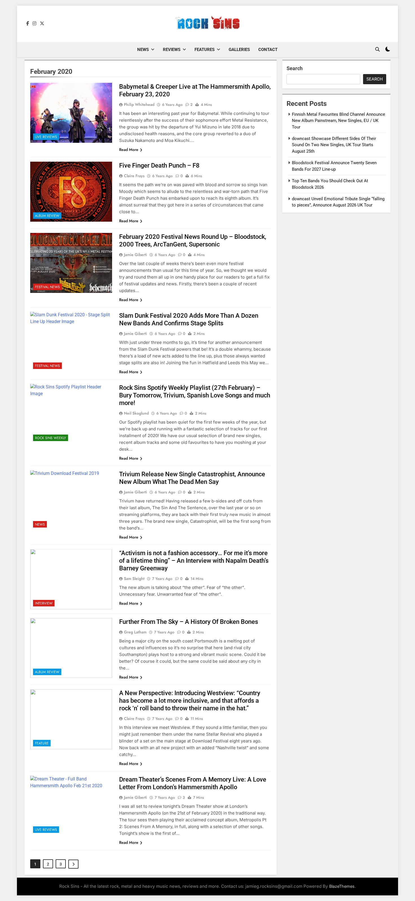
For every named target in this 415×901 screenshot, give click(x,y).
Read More (128, 149)
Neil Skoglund (136, 413)
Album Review (47, 215)
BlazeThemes (342, 886)
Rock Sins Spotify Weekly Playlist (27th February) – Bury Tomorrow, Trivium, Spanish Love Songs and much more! (194, 395)
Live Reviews (46, 136)
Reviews (171, 49)
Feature (42, 743)
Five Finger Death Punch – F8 (159, 165)
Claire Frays (134, 176)
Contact (268, 49)
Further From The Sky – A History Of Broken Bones (188, 621)
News (143, 49)
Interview (44, 603)
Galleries (239, 49)
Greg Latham (135, 632)
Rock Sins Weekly (50, 438)
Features (205, 49)
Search (295, 68)
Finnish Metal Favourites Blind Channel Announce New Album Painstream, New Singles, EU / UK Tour (338, 121)
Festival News (47, 287)
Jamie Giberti (135, 254)
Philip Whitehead (139, 104)
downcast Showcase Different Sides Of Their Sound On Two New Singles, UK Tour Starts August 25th (334, 145)
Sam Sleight (134, 578)
